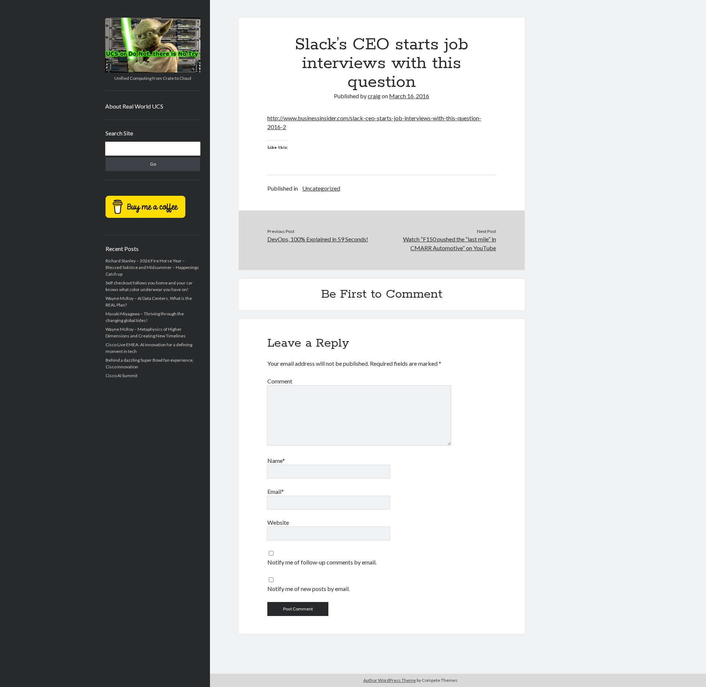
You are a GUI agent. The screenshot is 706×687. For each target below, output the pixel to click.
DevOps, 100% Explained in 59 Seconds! (317, 239)
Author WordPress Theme (389, 680)
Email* (275, 491)
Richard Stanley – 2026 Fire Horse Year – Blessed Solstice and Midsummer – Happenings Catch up (152, 267)
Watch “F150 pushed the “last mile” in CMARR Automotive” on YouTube (449, 243)
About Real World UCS (134, 106)
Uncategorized (321, 188)
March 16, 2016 (409, 95)
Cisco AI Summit (122, 375)
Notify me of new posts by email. (308, 588)
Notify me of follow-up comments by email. (322, 562)
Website (278, 522)
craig (374, 95)
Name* (276, 460)
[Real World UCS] (152, 70)
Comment (279, 381)
